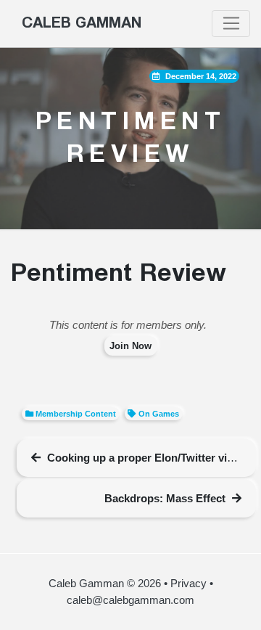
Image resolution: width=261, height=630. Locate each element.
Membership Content (76, 413)
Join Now (130, 345)
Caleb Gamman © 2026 (105, 583)
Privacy (188, 583)
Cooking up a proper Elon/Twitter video (146, 457)
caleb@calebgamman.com (130, 600)
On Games (158, 413)
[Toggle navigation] (231, 24)
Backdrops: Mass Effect (164, 498)
